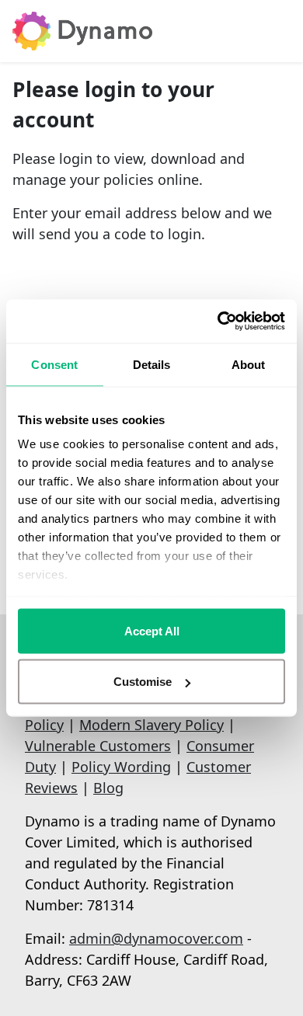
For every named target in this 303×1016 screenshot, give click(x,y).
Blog (108, 787)
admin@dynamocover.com (156, 938)
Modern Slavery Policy (151, 724)
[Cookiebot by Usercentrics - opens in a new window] (218, 321)
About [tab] (249, 364)
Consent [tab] (54, 364)
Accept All (151, 630)
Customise (142, 681)
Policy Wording (121, 766)
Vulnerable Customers (98, 745)
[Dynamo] (82, 31)
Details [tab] (152, 364)
